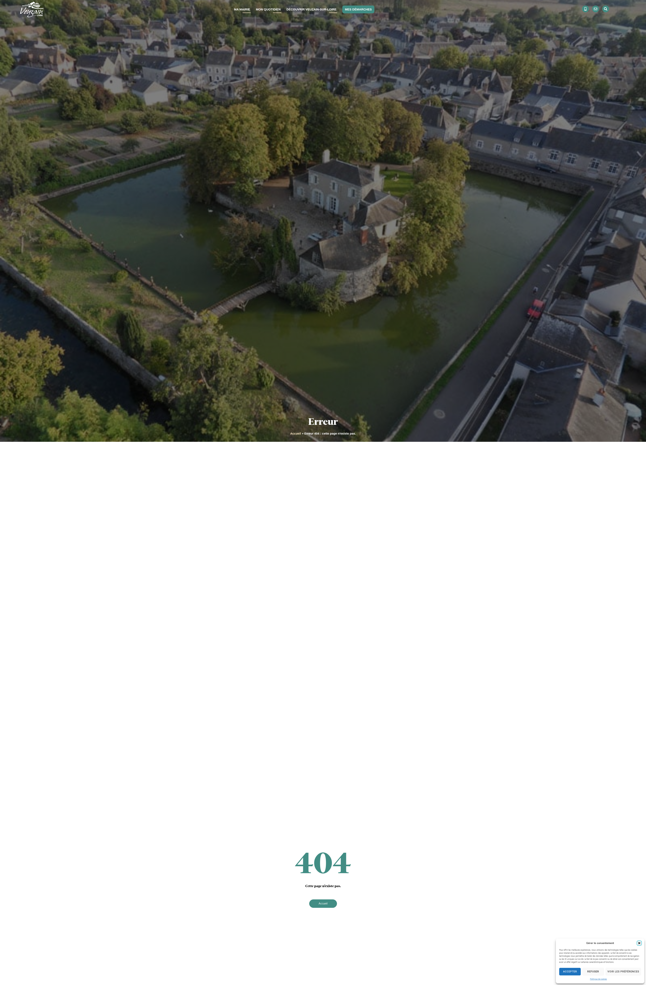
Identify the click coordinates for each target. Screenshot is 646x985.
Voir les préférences (623, 971)
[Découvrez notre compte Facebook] (585, 9)
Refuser (593, 971)
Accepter (570, 971)
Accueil (295, 433)
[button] (639, 943)
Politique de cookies (598, 979)
